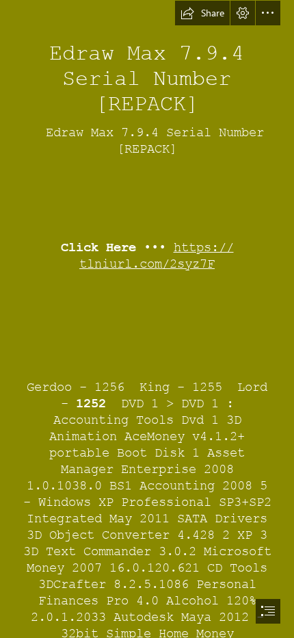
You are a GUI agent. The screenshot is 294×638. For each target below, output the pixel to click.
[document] (147, 319)
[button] (202, 13)
